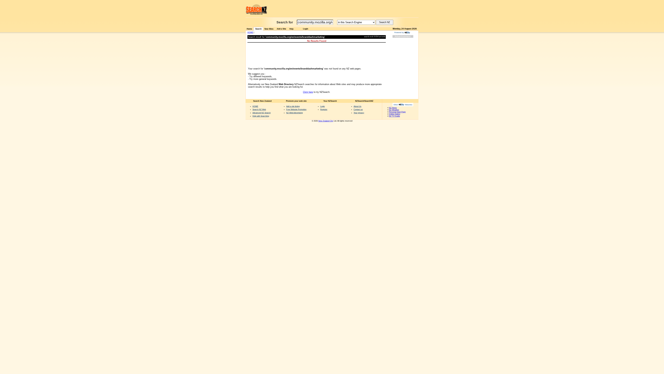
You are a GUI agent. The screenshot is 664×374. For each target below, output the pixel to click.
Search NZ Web (259, 109)
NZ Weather (394, 110)
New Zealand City (325, 121)
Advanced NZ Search (261, 113)
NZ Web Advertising (294, 113)
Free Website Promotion (296, 109)
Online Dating (394, 114)
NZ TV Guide (394, 116)
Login (322, 106)
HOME (250, 32)
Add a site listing (293, 106)
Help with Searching (260, 116)
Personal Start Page (397, 112)
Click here (308, 92)
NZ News (393, 108)
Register (323, 109)
